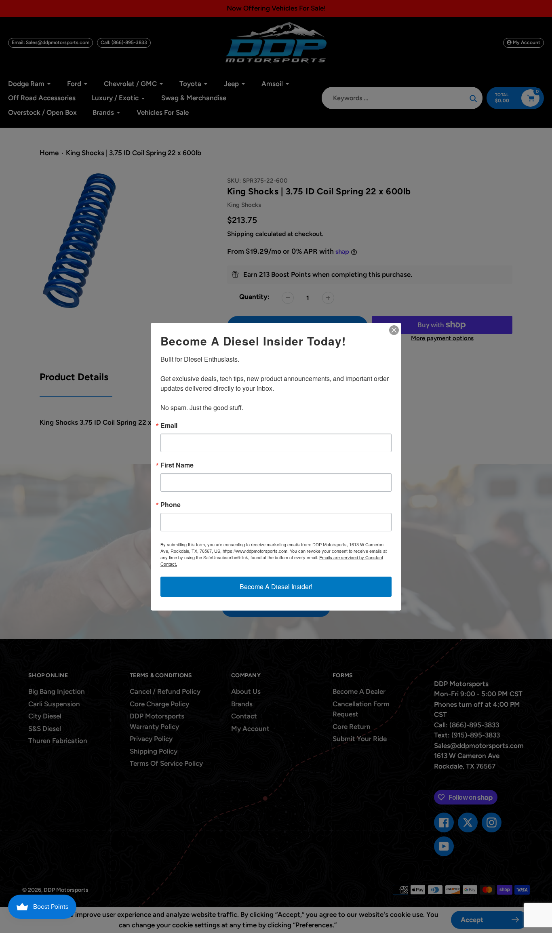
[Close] (394, 330)
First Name (177, 465)
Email (168, 425)
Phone (170, 504)
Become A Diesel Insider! (276, 586)
